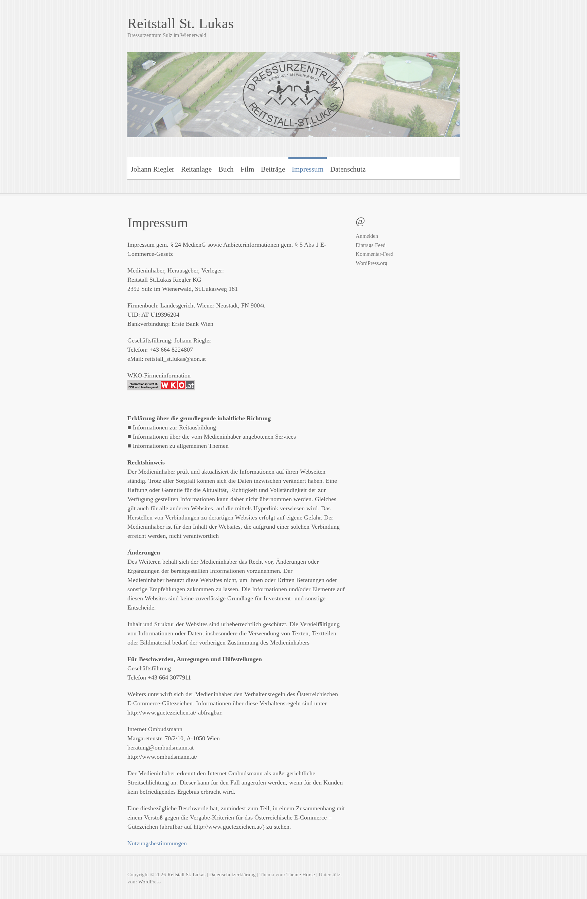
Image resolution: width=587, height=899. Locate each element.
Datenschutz (348, 169)
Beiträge (273, 169)
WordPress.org (371, 263)
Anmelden (367, 236)
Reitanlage (196, 169)
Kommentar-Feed (374, 254)
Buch (226, 169)
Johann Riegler (152, 169)
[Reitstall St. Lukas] (293, 90)
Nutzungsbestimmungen (157, 843)
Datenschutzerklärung (232, 874)
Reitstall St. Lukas (180, 23)
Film (247, 169)
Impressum (307, 169)
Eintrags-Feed (371, 245)
